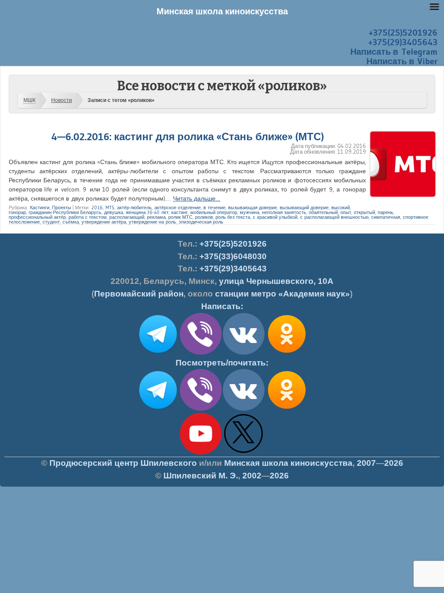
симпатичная (385, 217)
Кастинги (39, 207)
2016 (97, 207)
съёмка (70, 222)
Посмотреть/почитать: (222, 362)
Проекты (61, 207)
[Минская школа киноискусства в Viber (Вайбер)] (201, 409)
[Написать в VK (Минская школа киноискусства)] (243, 353)
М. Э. (200, 475)
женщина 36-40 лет (147, 212)
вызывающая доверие (252, 207)
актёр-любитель (134, 207)
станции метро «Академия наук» (282, 293)
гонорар (17, 212)
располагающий (126, 217)
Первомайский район (138, 293)
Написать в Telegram (393, 51)
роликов (204, 217)
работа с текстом (88, 217)
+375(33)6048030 (233, 256)
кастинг (179, 212)
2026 (393, 463)
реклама (156, 217)
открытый (364, 212)
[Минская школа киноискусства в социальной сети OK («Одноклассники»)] (286, 353)
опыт (345, 212)
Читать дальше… (196, 198)
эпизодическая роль (201, 222)
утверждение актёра (104, 222)
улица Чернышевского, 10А (276, 281)
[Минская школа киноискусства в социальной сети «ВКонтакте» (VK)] (243, 409)
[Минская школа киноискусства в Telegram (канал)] (158, 409)
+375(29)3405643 (402, 42)
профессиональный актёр (37, 217)
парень (385, 212)
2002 (251, 475)
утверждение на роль (152, 222)
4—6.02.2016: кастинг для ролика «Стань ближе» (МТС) (187, 136)
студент (51, 222)
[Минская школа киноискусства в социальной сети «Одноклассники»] (286, 409)
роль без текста (232, 217)
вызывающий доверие (304, 207)
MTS (109, 207)
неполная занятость (284, 212)
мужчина (249, 212)
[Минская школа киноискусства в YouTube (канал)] (201, 453)
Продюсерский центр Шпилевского (123, 463)
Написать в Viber (401, 61)
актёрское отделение (177, 207)
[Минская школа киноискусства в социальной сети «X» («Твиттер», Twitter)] (243, 453)
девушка (113, 212)
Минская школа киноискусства (288, 463)
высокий (340, 207)
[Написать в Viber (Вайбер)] (201, 353)
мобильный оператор (213, 212)
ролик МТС (180, 217)
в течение (214, 207)
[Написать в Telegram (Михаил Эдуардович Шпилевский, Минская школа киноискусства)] (158, 353)
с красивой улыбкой (275, 217)
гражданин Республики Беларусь (65, 212)
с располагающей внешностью (334, 217)
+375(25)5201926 (403, 32)
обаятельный (323, 212)
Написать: (222, 306)
